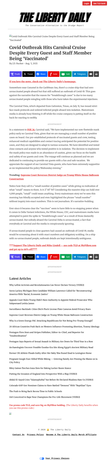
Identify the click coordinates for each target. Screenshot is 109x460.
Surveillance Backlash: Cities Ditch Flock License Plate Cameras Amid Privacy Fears (50, 309)
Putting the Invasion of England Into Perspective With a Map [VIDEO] (43, 374)
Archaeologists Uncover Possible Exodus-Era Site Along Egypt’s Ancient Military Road (51, 347)
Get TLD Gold (99, 3)
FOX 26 (31, 129)
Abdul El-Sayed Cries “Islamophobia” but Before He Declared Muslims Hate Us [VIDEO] (51, 379)
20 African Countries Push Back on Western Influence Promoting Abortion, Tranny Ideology (54, 326)
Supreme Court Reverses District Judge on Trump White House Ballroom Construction (51, 315)
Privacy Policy (35, 435)
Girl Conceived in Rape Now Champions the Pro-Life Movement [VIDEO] (44, 397)
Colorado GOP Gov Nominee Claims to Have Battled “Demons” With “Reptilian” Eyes (50, 385)
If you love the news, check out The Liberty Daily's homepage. (42, 81)
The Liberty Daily (55, 17)
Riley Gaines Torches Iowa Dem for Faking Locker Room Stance (40, 368)
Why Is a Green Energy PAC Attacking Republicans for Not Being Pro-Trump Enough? (51, 320)
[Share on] (90, 74)
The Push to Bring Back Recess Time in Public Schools (35, 391)
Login (86, 3)
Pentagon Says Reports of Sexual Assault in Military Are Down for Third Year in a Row (51, 341)
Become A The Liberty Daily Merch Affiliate (71, 435)
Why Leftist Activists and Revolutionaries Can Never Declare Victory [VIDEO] (46, 285)
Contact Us (18, 435)
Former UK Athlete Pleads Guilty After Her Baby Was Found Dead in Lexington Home (50, 353)
